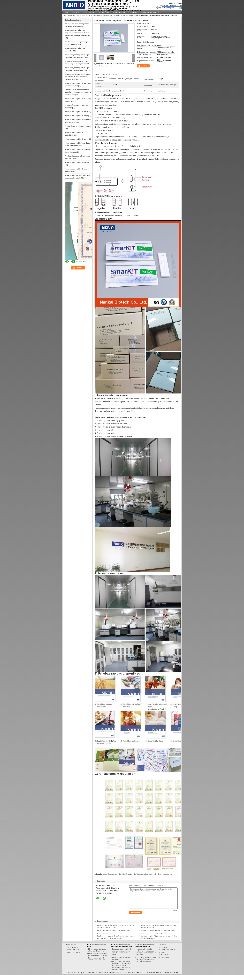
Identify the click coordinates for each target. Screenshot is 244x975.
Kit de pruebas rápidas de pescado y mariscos (144, 946)
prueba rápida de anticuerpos (141, 874)
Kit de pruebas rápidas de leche (76, 116)
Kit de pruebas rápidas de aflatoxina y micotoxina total (121, 946)
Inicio (66, 12)
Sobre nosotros (88, 12)
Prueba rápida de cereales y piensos (78, 126)
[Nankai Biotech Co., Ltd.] (180, 8)
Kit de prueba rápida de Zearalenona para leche (96, 959)
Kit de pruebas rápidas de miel (76, 112)
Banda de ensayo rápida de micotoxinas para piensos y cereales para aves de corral (122, 952)
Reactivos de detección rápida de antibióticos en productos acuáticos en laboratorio (78, 92)
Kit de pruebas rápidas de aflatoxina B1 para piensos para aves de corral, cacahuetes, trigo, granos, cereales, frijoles (121, 965)
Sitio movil (165, 957)
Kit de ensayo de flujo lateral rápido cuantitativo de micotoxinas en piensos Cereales (106, 16)
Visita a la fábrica (103, 12)
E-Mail (163, 952)
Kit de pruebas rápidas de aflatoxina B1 (121, 958)
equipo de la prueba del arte (162, 874)
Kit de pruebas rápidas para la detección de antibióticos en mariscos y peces (146, 959)
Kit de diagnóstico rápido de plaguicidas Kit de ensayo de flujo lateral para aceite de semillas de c (77, 32)
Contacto (133, 12)
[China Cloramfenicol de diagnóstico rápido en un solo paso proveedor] (114, 38)
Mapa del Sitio (165, 955)
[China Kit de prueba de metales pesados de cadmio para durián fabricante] (74, 4)
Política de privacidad (73, 972)
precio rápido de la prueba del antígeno (116, 874)
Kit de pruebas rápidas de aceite (76, 139)
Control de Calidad (119, 12)
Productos (75, 12)
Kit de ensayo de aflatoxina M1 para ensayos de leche (97, 954)
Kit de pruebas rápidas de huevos (77, 162)
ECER (176, 972)
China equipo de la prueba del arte (94, 972)
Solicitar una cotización (167, 5)
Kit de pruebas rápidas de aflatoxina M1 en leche (97, 950)
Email (180, 5)
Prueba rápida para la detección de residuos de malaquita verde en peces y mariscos (146, 952)
